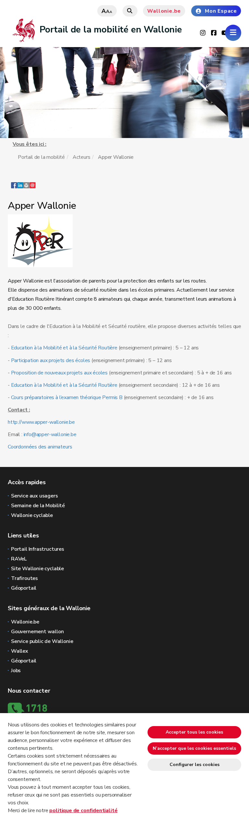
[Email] (33, 188)
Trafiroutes (24, 578)
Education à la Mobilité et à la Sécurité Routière (64, 347)
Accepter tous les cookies (194, 732)
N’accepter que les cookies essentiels (194, 748)
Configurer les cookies (194, 764)
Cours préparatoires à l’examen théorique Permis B (67, 397)
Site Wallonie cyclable (37, 568)
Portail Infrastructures (37, 549)
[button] (26, 188)
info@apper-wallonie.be (50, 434)
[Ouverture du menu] (233, 33)
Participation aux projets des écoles (50, 360)
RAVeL (19, 559)
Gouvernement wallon (37, 631)
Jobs (16, 670)
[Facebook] (14, 188)
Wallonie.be (164, 11)
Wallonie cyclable (32, 515)
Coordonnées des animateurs (40, 446)
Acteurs (81, 157)
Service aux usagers (34, 496)
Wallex (19, 651)
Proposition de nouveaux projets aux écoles (59, 372)
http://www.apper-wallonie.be (41, 422)
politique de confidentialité (83, 810)
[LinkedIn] (20, 188)
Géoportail (23, 588)
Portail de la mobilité (41, 157)
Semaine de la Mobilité (38, 505)
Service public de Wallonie (42, 641)
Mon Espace (221, 11)
